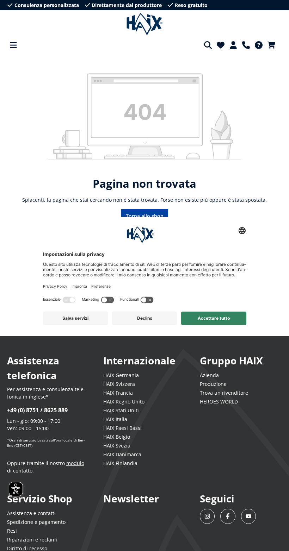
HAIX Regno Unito (123, 401)
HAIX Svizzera (119, 384)
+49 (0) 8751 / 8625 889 (37, 410)
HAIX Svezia (116, 445)
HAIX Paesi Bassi (122, 428)
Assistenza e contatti (31, 513)
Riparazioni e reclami (32, 539)
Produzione (213, 384)
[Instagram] (207, 516)
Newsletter (131, 498)
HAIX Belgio (116, 436)
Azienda (209, 375)
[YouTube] (248, 516)
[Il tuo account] (233, 45)
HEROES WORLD (219, 401)
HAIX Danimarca (122, 454)
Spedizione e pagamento (36, 522)
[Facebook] (227, 516)
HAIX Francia (118, 392)
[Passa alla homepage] (144, 24)
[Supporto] (246, 45)
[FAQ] (258, 45)
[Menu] (13, 45)
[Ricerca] (208, 45)
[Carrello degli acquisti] (273, 45)
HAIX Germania (121, 375)
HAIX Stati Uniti (121, 410)
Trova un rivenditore (224, 392)
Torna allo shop (145, 216)
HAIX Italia (115, 419)
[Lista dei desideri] (220, 45)
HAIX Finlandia (120, 463)
